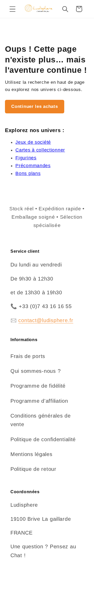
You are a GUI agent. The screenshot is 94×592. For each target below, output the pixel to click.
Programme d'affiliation (39, 401)
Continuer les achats (34, 106)
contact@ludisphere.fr (45, 320)
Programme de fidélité (38, 386)
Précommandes (33, 165)
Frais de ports (27, 356)
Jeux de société (33, 142)
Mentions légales (31, 454)
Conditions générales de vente (40, 420)
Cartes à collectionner (40, 150)
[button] (13, 9)
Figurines (25, 157)
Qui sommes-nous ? (35, 371)
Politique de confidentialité (43, 439)
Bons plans (27, 173)
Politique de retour (33, 469)
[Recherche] (65, 9)
